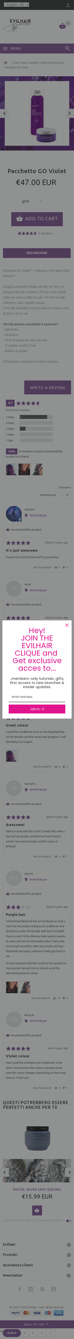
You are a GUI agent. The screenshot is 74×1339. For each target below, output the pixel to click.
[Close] (67, 625)
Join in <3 (37, 709)
